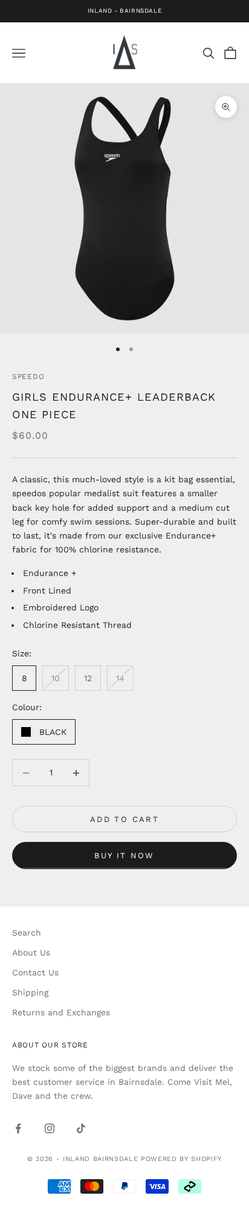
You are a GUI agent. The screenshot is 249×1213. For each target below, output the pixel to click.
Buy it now (124, 855)
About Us (31, 952)
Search (26, 932)
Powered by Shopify (181, 1159)
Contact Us (35, 972)
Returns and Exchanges (61, 1012)
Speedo (28, 376)
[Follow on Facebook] (18, 1128)
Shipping (30, 992)
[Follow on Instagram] (50, 1128)
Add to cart (124, 819)
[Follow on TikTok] (81, 1128)
